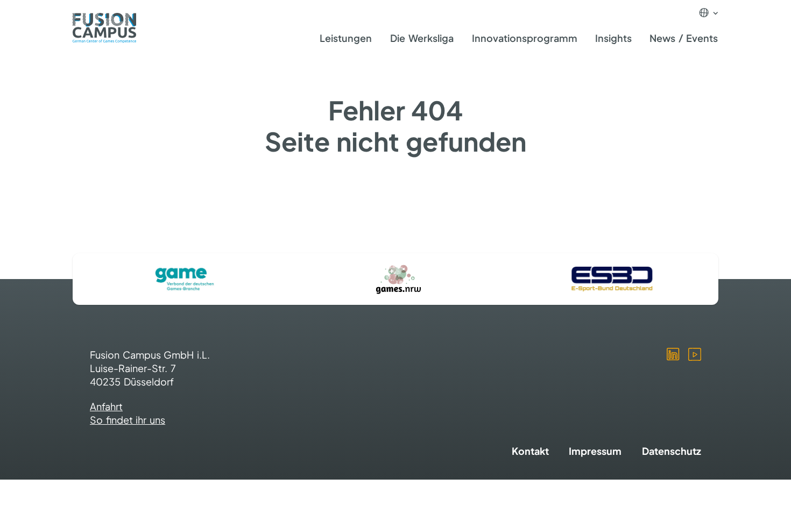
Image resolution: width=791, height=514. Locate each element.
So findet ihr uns (127, 419)
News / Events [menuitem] (683, 38)
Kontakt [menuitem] (530, 451)
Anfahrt (106, 406)
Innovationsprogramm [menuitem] (524, 38)
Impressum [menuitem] (595, 451)
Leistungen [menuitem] (346, 38)
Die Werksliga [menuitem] (422, 38)
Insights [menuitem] (613, 38)
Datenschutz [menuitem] (671, 451)
